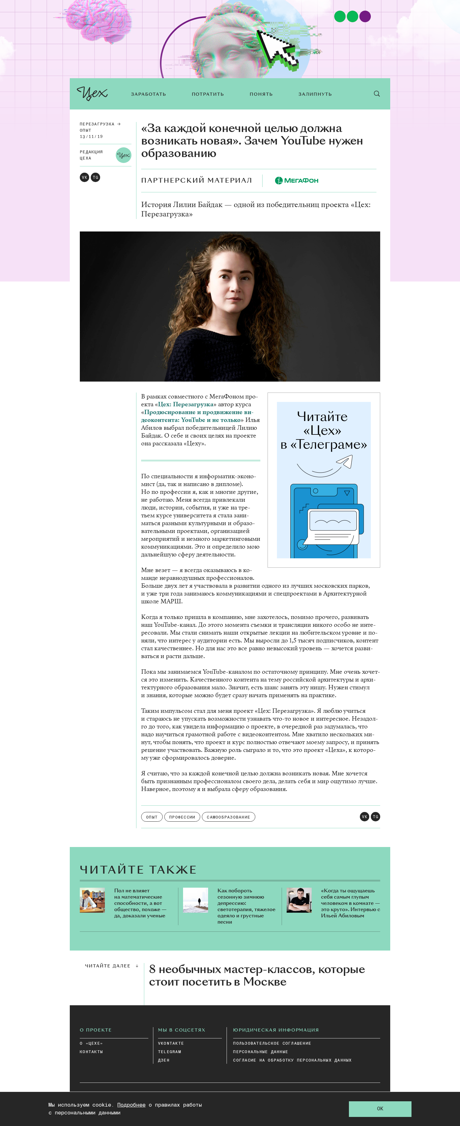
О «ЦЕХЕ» (91, 1044)
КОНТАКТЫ (91, 1052)
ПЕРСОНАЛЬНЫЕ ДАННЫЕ (260, 1052)
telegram (169, 1052)
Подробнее (131, 1105)
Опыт (85, 131)
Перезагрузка (97, 124)
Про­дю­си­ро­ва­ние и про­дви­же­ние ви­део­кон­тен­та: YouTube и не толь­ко (197, 416)
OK (380, 1109)
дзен (164, 1060)
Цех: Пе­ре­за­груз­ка (185, 404)
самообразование (228, 817)
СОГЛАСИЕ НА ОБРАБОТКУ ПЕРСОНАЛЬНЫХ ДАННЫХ (292, 1060)
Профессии (182, 817)
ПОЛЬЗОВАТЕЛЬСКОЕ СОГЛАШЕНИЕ (272, 1044)
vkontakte (171, 1044)
